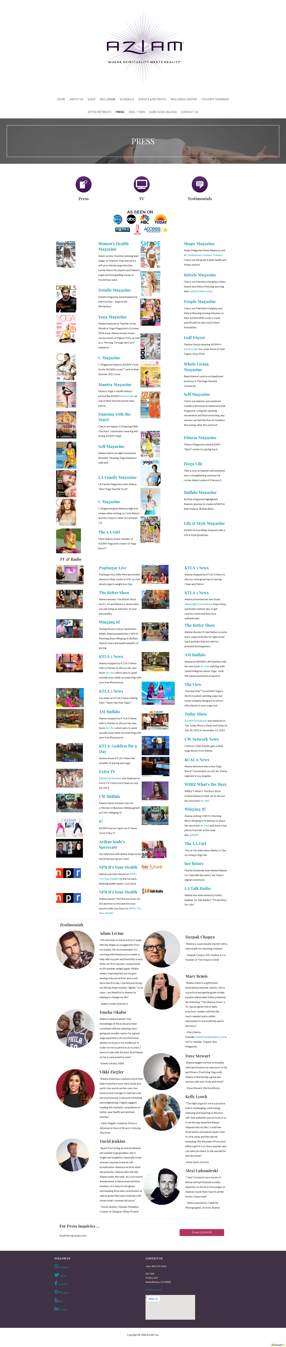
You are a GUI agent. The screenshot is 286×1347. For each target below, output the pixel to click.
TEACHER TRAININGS (215, 99)
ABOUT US (76, 99)
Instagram (64, 1267)
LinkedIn (63, 1309)
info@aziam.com (153, 1289)
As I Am (110, 672)
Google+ (64, 1292)
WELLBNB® (107, 99)
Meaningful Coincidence (198, 604)
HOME (61, 99)
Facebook (62, 1284)
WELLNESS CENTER (184, 99)
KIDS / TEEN (137, 112)
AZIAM (194, 834)
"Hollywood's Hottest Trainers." (205, 255)
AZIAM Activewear (110, 778)
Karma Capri (127, 395)
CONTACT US (189, 112)
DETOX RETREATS (99, 112)
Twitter (63, 1275)
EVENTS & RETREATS (152, 99)
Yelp (60, 1301)
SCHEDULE (127, 99)
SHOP (91, 99)
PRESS (120, 112)
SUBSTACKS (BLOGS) (163, 112)
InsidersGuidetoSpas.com (209, 1036)
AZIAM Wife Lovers (201, 291)
